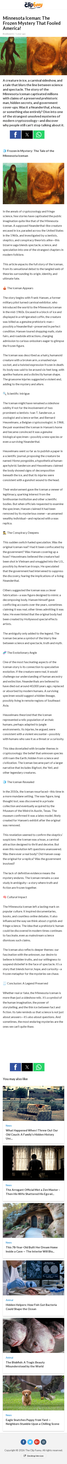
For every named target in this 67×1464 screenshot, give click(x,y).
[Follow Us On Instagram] (43, 1442)
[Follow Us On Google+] (37, 1442)
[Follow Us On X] (30, 1442)
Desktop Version (35, 1455)
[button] (15, 134)
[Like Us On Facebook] (23, 1442)
